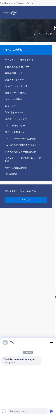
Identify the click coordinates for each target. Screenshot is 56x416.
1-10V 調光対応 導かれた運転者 (20, 151)
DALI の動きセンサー (15, 125)
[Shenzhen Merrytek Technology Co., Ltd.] (10, 12)
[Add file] (4, 411)
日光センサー (11, 106)
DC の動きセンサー (14, 112)
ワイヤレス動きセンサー (17, 132)
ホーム (37, 34)
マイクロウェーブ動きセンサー (20, 60)
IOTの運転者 (11, 174)
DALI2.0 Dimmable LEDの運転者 (20, 138)
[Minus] (52, 342)
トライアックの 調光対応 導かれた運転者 (23, 159)
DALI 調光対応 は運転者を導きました (23, 145)
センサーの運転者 (13, 99)
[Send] (51, 411)
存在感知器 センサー (15, 73)
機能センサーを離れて (16, 93)
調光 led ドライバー (14, 79)
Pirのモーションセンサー (17, 86)
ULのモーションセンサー (17, 119)
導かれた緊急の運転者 (16, 167)
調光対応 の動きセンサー (17, 66)
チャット (26, 199)
